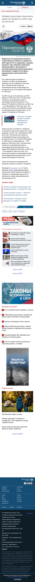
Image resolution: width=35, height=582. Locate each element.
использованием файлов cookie (17, 576)
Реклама (11, 507)
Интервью (19, 501)
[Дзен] (30, 26)
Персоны (19, 497)
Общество (4, 489)
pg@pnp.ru (4, 549)
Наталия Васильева (9, 31)
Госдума (4, 211)
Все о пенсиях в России (10, 11)
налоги (15, 211)
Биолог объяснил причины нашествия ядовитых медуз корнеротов (14, 428)
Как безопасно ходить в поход (12, 414)
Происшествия (5, 491)
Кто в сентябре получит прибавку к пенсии (19, 310)
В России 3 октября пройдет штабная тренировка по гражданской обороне (24, 120)
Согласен (17, 579)
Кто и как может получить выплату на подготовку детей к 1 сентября (16, 343)
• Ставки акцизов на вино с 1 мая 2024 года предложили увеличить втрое (16, 194)
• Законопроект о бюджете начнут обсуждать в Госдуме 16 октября (15, 200)
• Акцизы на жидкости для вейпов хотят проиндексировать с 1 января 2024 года (17, 188)
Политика (4, 487)
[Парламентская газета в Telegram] (29, 483)
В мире (18, 489)
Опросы (19, 495)
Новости (25, 7)
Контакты (4, 507)
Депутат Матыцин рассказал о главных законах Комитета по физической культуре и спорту (16, 328)
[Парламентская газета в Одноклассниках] (31, 483)
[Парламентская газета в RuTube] (33, 483)
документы (21, 211)
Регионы (19, 499)
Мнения (4, 499)
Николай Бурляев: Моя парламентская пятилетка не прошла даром (16, 336)
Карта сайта (30, 513)
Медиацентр (5, 501)
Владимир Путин (15, 168)
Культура (19, 491)
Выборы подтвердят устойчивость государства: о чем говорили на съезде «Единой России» (15, 420)
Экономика (20, 487)
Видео (3, 495)
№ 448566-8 (30, 31)
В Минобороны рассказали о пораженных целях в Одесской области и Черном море (17, 316)
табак (10, 211)
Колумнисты (5, 503)
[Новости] (23, 26)
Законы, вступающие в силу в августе (17, 321)
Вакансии (19, 507)
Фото (3, 497)
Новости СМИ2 (17, 269)
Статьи (9, 7)
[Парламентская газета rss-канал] (25, 483)
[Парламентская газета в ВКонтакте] (27, 483)
